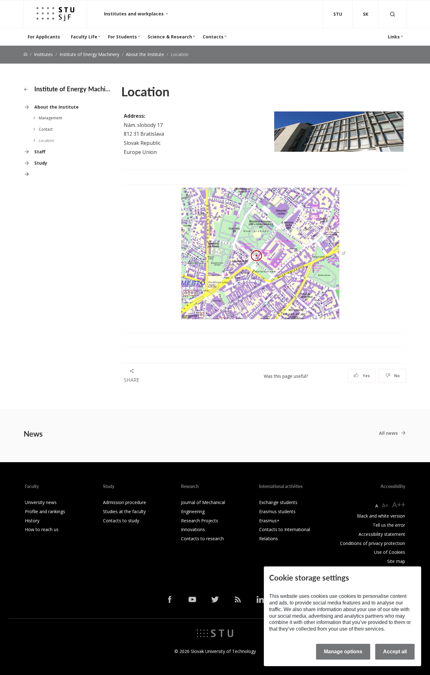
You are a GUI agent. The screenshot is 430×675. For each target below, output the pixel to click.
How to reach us (42, 529)
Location (46, 140)
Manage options (343, 651)
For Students (122, 37)
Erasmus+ (269, 521)
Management (50, 118)
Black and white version (381, 516)
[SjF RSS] (238, 599)
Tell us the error (389, 525)
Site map (396, 561)
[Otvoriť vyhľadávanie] (392, 14)
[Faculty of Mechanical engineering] (55, 14)
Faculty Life (84, 37)
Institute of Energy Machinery (89, 54)
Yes (366, 375)
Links (394, 37)
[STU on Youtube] (192, 599)
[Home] (25, 54)
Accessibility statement (382, 534)
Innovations (193, 529)
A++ (398, 504)
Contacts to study (121, 521)
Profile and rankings (45, 511)
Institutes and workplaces (134, 14)
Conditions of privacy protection (372, 543)
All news (388, 433)
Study (40, 163)
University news (41, 502)
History (32, 521)
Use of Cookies (389, 552)
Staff (39, 152)
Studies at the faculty (124, 511)
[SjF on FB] (170, 599)
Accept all (395, 651)
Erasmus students (277, 511)
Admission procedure (124, 502)
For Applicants (44, 37)
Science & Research (170, 37)
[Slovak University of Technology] (215, 632)
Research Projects (199, 521)
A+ (385, 505)
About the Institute (145, 54)
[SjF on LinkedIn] (260, 599)
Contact (46, 129)
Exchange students (278, 502)
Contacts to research (202, 539)
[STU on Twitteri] (215, 599)
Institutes (43, 54)
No (396, 375)
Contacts (213, 37)
